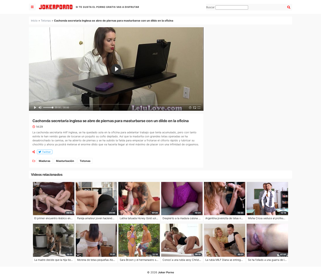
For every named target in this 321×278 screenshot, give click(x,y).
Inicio (34, 20)
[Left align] (32, 7)
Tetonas (46, 20)
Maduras (44, 161)
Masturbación (65, 161)
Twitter (46, 152)
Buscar (211, 7)
